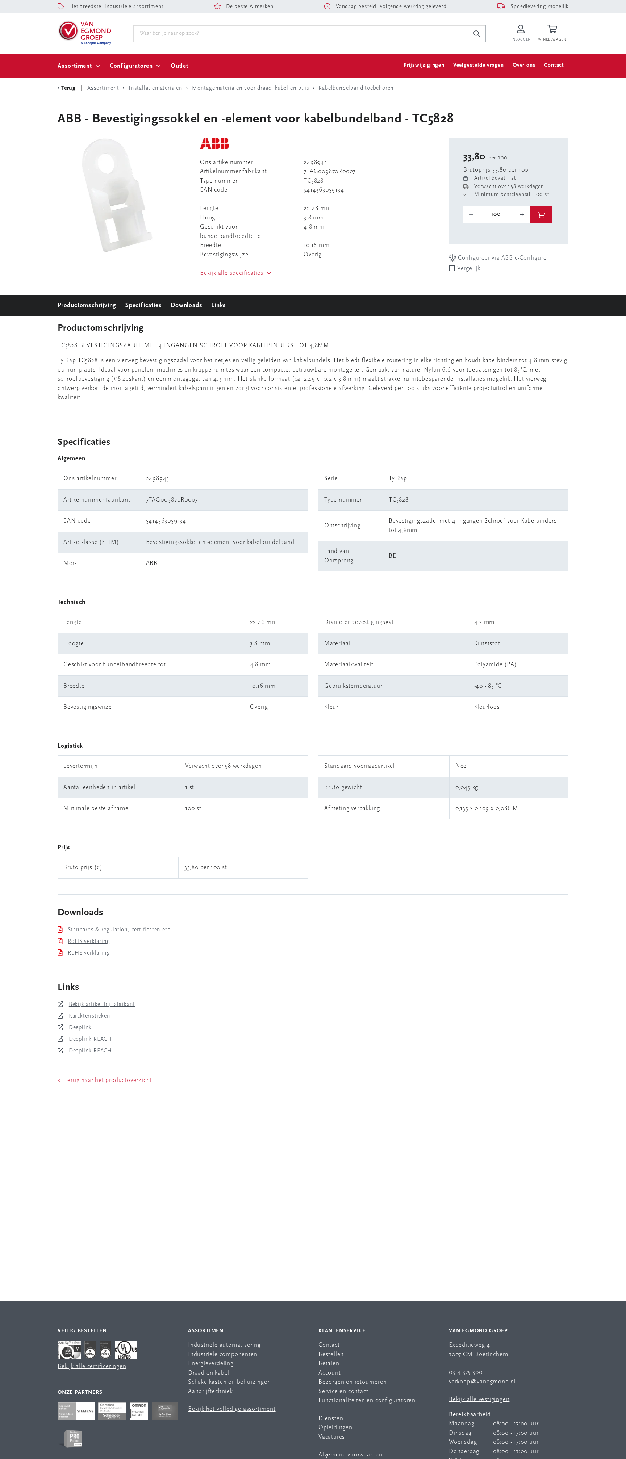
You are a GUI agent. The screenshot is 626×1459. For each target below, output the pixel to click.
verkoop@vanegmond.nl (482, 1382)
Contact (554, 65)
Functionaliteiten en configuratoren (367, 1400)
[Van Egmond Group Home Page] (84, 32)
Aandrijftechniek (210, 1391)
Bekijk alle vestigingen (479, 1399)
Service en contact (343, 1391)
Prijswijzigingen (424, 65)
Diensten (330, 1419)
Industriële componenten (222, 1354)
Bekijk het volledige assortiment (232, 1409)
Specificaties (143, 305)
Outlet (179, 66)
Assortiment (75, 66)
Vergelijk (468, 268)
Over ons (524, 65)
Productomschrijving (87, 305)
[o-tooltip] (497, 214)
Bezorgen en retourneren (352, 1382)
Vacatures (331, 1437)
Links (218, 305)
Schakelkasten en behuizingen (229, 1382)
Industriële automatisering (224, 1345)
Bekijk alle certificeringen (92, 1366)
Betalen (328, 1364)
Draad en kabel (208, 1373)
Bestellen (331, 1354)
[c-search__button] (477, 33)
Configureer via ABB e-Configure (501, 258)
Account (329, 1373)
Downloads (186, 305)
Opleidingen (335, 1428)
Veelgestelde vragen (478, 65)
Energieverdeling (211, 1364)
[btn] (541, 214)
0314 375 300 (466, 1372)
